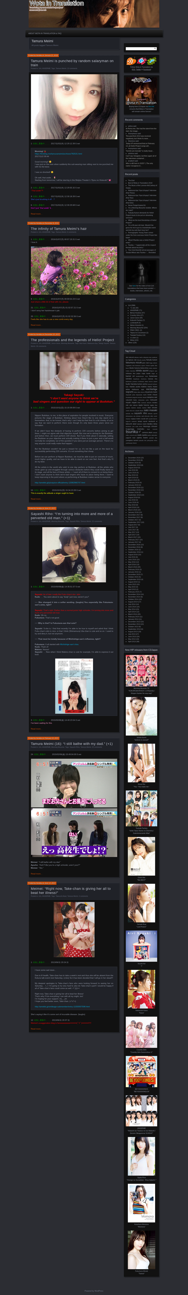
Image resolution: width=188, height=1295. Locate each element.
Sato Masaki (150, 410)
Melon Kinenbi (135, 325)
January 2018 (133, 512)
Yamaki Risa (153, 438)
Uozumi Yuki (133, 435)
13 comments (72, 68)
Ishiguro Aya (153, 371)
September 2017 (134, 522)
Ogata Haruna (143, 405)
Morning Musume (67, 343)
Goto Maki (145, 363)
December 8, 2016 (52, 223)
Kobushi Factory (136, 320)
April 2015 (132, 589)
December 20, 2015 (52, 334)
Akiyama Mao (147, 357)
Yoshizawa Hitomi (131, 443)
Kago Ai (154, 373)
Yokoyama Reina (152, 440)
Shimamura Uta (130, 416)
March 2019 (132, 480)
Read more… (37, 214)
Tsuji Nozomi (152, 429)
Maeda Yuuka (135, 387)
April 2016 (132, 565)
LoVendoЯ (134, 323)
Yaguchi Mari (130, 438)
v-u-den (133, 338)
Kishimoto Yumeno (131, 381)
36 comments (41, 346)
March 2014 (132, 614)
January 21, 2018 (51, 55)
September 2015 (134, 579)
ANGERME (46, 68)
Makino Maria (146, 387)
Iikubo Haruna (134, 368)
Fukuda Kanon (151, 360)
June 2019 (132, 473)
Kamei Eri (130, 376)
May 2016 (132, 562)
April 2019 (132, 478)
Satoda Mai (129, 413)
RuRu (133, 410)
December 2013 (134, 622)
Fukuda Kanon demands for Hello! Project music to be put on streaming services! (140, 215)
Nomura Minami (146, 402)
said (134, 126)
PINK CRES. (135, 330)
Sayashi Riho (75, 521)
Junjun (138, 373)
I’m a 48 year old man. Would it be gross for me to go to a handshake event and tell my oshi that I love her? (141, 227)
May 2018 (132, 505)
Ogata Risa (153, 405)
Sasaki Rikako (139, 410)
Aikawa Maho (138, 357)
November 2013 (134, 624)
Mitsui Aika (137, 392)
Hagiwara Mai (130, 365)
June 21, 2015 (50, 508)
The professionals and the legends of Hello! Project (72, 340)
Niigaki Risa (136, 403)
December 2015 (134, 574)
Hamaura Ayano (140, 365)
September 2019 (134, 465)
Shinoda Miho (149, 416)
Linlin (127, 387)
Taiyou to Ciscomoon (138, 333)
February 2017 (133, 540)
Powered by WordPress (94, 1291)
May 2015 (132, 587)
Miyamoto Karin (151, 392)
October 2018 (133, 492)
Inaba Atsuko (153, 368)
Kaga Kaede (146, 373)
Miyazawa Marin (141, 395)
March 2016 (132, 567)
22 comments (97, 521)
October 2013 (133, 627)
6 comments (71, 232)
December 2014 (134, 594)
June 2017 (132, 530)
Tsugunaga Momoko (135, 429)
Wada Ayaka (142, 435)
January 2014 (133, 619)
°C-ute (132, 308)
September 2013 (134, 629)
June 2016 (132, 560)
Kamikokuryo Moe (142, 376)
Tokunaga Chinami (150, 426)
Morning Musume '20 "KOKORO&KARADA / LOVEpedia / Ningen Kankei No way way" (141, 690)
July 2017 (131, 527)
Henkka (39, 55)
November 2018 (134, 490)
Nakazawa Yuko (143, 400)
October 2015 (133, 577)
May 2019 (132, 475)
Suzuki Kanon (153, 419)
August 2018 (133, 497)
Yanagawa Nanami (132, 440)
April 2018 (132, 507)
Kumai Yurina (142, 384)
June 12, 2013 (50, 883)
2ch (40, 68)
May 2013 (132, 639)
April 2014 (132, 612)
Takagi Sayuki (103, 343)
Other (130, 343)
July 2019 (131, 470)
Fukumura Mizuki (134, 362)
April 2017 (132, 535)
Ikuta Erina (144, 368)
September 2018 (134, 495)
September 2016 (134, 552)
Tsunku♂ (133, 431)
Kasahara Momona (139, 379)
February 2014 (133, 617)
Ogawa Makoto (131, 407)
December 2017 (134, 515)
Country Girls (135, 315)
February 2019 (133, 483)
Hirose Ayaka (150, 365)
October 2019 (133, 463)
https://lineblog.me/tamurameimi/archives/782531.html (58, 154)
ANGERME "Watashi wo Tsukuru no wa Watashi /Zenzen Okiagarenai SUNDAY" (141, 1130)
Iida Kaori (83, 343)
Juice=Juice (55, 343)
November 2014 (134, 597)
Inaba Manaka (130, 371)
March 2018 (132, 510)
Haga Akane (153, 363)
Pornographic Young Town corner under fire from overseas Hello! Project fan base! (141, 235)
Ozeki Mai (129, 410)
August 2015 (133, 582)
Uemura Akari (147, 432)
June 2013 (132, 637)
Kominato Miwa (143, 381)
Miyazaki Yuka (130, 395)
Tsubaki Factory (136, 335)
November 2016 (134, 547)
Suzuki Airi (144, 419)
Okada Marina (141, 407)
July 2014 (131, 604)
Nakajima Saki (152, 397)
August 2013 (133, 632)
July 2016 (131, 557)
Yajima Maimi (142, 438)
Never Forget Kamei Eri (137, 205)
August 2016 (133, 555)
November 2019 (134, 460)
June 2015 (132, 584)
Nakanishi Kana (131, 400)
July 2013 (131, 634)
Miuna (143, 392)
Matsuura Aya (92, 343)
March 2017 (132, 537)
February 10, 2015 (51, 738)
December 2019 (134, 458)
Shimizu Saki (140, 416)
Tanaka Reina (152, 424)
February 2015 (133, 592)
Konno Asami (153, 381)
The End (131, 180)
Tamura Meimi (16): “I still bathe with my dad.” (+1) (72, 744)
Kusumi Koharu (152, 384)
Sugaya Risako (136, 419)
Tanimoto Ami (130, 426)
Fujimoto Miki (132, 360)
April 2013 (132, 642)
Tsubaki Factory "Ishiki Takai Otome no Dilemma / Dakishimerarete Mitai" (141, 830)
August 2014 (133, 602)
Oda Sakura (133, 405)
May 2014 (132, 609)
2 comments (83, 896)
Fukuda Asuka (141, 360)
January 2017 (133, 542)
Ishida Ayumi (142, 370)
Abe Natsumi (130, 357)
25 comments (97, 747)
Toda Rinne (138, 426)
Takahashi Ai (153, 421)
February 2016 (133, 569)
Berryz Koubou (135, 313)
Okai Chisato (152, 408)
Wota (132, 340)
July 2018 (131, 500)
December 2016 (134, 545)
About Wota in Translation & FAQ (44, 33)
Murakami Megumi (131, 397)
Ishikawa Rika (130, 373)
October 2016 (133, 550)
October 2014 (133, 599)
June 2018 (132, 502)
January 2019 (133, 485)
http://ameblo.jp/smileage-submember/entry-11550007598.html (62, 1006)
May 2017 (132, 532)
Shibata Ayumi (152, 413)
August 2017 (133, 525)
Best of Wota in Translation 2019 (140, 183)
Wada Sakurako (152, 435)
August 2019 (133, 468)
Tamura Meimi (61, 68)
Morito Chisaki (152, 395)
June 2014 (132, 607)
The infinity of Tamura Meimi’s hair (59, 229)
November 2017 (134, 517)
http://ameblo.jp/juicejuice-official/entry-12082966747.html (60, 482)
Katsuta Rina (152, 379)
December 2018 (134, 488)
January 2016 (133, 572)
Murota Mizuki (142, 397)
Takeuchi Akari (61, 896)
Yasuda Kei (142, 440)
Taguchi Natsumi (131, 421)
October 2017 (133, 520)
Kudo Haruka (131, 384)
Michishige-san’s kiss (69, 644)
